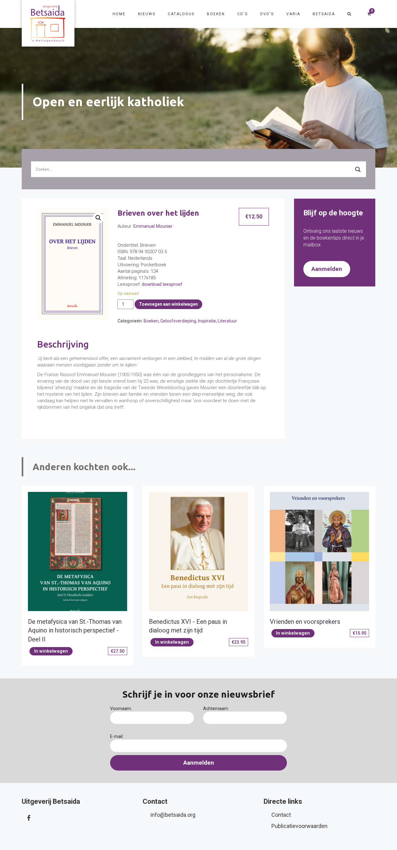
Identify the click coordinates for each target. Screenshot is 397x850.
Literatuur (227, 320)
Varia (293, 14)
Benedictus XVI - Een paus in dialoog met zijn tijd (188, 626)
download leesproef (162, 284)
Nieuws (146, 14)
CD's (242, 14)
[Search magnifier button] (358, 169)
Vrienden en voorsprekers (305, 621)
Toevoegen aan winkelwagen (168, 304)
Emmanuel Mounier (152, 226)
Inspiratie (207, 320)
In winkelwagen (51, 651)
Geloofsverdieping (178, 320)
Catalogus (181, 14)
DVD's (267, 14)
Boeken (216, 14)
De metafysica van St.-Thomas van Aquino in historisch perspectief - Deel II (75, 630)
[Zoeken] (349, 14)
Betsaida (324, 14)
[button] (98, 217)
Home (119, 14)
